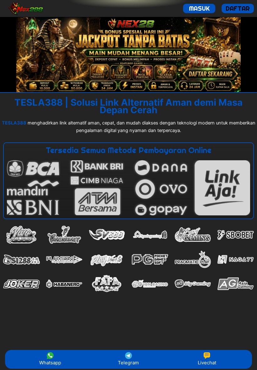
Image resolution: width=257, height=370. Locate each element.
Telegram (128, 363)
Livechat (207, 363)
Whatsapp (50, 363)
